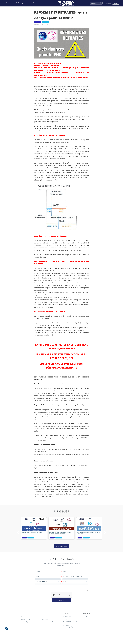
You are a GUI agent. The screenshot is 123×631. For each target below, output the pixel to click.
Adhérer (116, 3)
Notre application (23, 3)
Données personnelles (48, 622)
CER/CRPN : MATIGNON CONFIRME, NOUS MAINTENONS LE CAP (60, 533)
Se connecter (45, 619)
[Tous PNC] (66, 3)
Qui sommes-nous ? (11, 3)
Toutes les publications (61, 546)
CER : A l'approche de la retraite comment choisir (32, 533)
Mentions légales (25, 622)
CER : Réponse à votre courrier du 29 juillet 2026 (88, 533)
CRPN (37, 21)
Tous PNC (45, 21)
